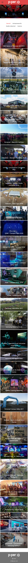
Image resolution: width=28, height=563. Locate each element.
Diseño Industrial (10, 26)
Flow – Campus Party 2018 (14, 282)
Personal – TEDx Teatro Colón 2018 (14, 120)
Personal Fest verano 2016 (14, 510)
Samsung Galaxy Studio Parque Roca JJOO (14, 107)
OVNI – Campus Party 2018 (14, 233)
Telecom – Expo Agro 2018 (14, 204)
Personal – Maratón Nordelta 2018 (14, 158)
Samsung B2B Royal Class (14, 358)
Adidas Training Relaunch (14, 390)
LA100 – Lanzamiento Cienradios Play (14, 169)
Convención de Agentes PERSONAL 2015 (14, 529)
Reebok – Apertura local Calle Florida (14, 421)
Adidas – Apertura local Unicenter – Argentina (13, 344)
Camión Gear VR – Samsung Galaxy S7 (14, 476)
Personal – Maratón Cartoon (14, 142)
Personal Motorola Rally (14, 218)
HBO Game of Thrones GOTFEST (14, 46)
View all (8, 23)
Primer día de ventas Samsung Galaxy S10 (14, 63)
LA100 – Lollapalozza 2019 (14, 76)
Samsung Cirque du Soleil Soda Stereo (14, 371)
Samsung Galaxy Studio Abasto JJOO (14, 91)
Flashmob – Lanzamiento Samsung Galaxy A (14, 544)
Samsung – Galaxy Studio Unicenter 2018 (14, 184)
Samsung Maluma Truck (14, 327)
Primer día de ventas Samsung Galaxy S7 (14, 493)
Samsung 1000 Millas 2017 (14, 308)
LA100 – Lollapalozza (14, 295)
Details (14, 42)
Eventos (20, 26)
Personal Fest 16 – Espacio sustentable (14, 440)
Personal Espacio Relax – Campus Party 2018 (14, 264)
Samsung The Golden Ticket (14, 517)
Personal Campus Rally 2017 (14, 409)
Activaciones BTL (17, 23)
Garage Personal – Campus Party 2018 (14, 248)
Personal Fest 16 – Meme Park (14, 456)
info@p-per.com (14, 561)
